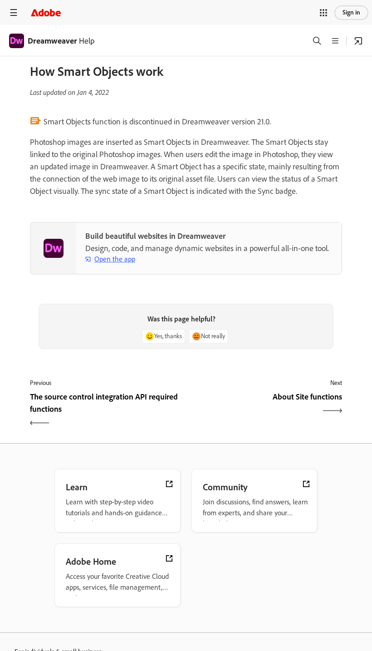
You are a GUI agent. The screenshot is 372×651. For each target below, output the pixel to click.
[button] (323, 12)
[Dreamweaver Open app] (358, 40)
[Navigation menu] (13, 12)
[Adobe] (45, 12)
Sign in (351, 12)
